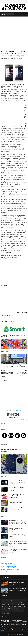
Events (22, 604)
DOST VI (3, 613)
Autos (9, 606)
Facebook (17, 629)
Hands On (20, 611)
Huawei (19, 606)
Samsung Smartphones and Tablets (10, 569)
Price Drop (16, 608)
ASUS (18, 604)
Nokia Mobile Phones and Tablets (9, 565)
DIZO (8, 613)
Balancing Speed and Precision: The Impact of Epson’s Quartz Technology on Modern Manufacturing (18, 543)
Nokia (9, 611)
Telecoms (17, 600)
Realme (3, 604)
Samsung (4, 606)
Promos (8, 604)
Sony (24, 606)
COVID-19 (10, 608)
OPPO (13, 604)
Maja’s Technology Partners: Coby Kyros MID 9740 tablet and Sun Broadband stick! (17, 496)
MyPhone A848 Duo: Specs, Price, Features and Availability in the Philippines (17, 489)
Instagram (22, 629)
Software (15, 602)
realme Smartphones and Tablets (9, 568)
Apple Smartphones (6, 561)
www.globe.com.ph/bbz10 (8, 259)
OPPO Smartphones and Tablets (9, 566)
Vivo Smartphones (5, 571)
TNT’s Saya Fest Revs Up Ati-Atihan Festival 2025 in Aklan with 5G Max (13, 351)
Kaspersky (9, 602)
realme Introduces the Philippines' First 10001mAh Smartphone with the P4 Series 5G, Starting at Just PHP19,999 (18, 582)
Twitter (2, 630)
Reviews (14, 606)
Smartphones (4, 600)
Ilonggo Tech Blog (19, 634)
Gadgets (11, 600)
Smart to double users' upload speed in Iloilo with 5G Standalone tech (13, 336)
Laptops (20, 602)
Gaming (23, 600)
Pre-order (4, 611)
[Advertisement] (14, 31)
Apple (22, 608)
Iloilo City (14, 611)
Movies (3, 602)
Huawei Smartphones (6, 563)
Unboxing (4, 608)
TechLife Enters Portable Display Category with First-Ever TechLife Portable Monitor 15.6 (17, 482)
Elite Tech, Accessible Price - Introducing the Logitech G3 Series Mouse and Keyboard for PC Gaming (17, 522)
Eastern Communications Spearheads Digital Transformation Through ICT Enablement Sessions (13, 365)
